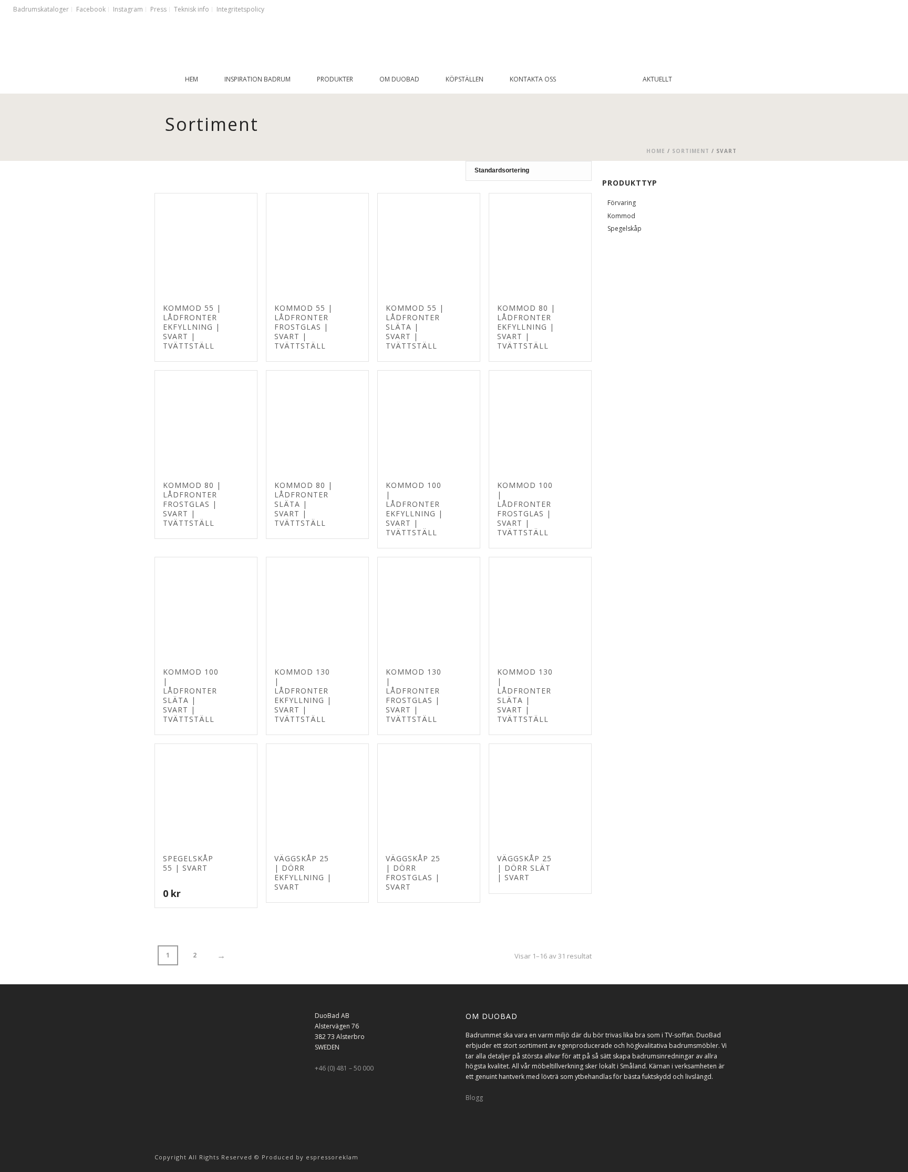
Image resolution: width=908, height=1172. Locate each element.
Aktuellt (657, 79)
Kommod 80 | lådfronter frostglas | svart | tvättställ (192, 504)
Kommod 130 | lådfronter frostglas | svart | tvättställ (413, 695)
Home (655, 151)
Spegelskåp (624, 228)
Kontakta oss (533, 79)
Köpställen (464, 79)
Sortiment (690, 151)
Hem (191, 79)
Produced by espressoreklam (310, 1157)
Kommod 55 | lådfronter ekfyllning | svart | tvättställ (192, 327)
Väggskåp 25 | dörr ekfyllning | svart (303, 872)
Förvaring (621, 202)
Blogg (474, 1097)
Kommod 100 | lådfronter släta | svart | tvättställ (191, 695)
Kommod (621, 215)
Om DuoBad (399, 79)
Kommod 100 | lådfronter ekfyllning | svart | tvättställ (414, 508)
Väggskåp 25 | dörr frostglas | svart (413, 872)
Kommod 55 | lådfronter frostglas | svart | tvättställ (303, 327)
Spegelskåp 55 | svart (188, 863)
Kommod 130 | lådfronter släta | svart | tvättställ (525, 695)
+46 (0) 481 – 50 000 (344, 1068)
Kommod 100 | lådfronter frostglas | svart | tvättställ (525, 508)
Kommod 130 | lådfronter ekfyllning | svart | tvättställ (303, 695)
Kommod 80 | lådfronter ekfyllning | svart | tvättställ (526, 327)
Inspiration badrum (257, 79)
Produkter (335, 79)
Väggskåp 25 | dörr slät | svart (524, 867)
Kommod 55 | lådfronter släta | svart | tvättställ (415, 327)
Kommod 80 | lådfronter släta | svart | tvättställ (303, 504)
